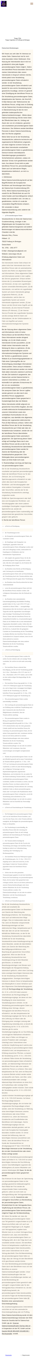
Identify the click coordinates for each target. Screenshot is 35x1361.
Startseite (8, 1355)
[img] (13, 4)
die (8, 1323)
